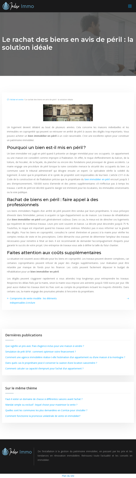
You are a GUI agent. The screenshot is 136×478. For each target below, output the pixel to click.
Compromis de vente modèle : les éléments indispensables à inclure (33, 300)
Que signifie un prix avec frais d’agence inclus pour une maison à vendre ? (44, 346)
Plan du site (68, 475)
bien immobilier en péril (97, 179)
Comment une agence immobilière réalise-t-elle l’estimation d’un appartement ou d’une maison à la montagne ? (65, 357)
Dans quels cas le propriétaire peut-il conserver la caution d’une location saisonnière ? (51, 362)
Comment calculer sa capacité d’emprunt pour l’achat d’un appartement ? (44, 368)
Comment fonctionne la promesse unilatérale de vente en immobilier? (42, 415)
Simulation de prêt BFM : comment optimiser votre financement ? (40, 351)
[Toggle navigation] (130, 6)
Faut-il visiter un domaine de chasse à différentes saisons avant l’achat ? (43, 399)
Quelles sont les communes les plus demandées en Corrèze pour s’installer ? (46, 410)
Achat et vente (16, 99)
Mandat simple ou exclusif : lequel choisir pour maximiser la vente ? (41, 404)
